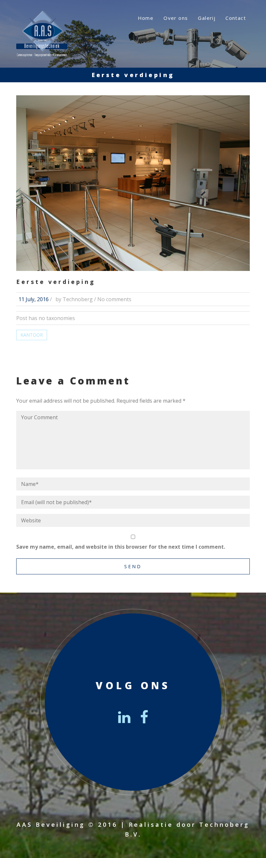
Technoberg (78, 299)
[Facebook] (144, 717)
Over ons (175, 18)
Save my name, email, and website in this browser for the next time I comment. (120, 546)
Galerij (206, 18)
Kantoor (31, 335)
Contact (235, 18)
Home (146, 18)
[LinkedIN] (124, 717)
